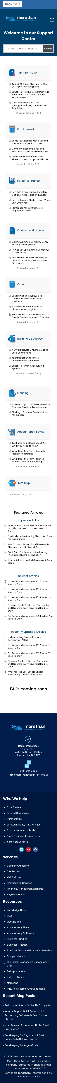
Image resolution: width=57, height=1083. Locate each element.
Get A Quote (12, 4)
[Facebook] (35, 849)
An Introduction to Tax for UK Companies (28, 1005)
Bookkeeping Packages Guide (21, 1045)
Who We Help (15, 798)
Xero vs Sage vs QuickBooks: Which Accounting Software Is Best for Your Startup (26, 1015)
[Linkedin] (21, 849)
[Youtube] (28, 849)
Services (10, 857)
